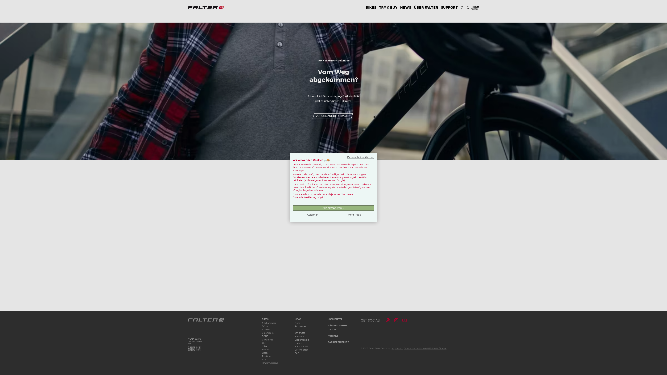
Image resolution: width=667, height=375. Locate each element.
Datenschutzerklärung (360, 157)
